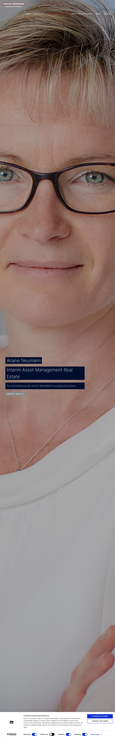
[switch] (52, 734)
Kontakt (107, 14)
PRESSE (98, 14)
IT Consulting (39, 14)
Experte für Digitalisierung (82, 14)
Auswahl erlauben (100, 721)
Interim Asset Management (58, 14)
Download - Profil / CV (15, 394)
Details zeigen (95, 734)
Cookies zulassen (100, 716)
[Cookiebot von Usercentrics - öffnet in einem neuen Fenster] (11, 734)
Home (28, 14)
